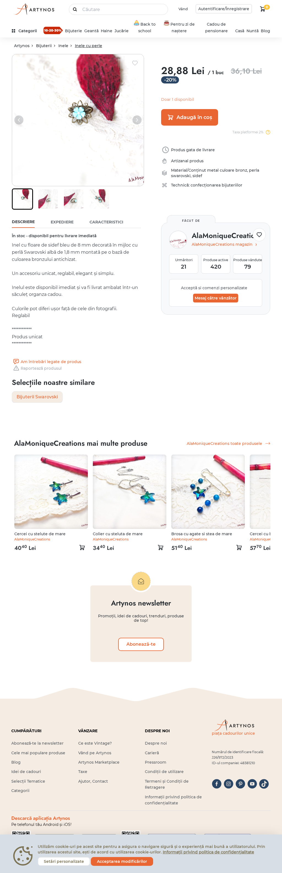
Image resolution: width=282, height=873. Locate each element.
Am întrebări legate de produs (51, 361)
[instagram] (228, 784)
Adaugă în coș (194, 117)
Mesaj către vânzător (216, 298)
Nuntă (252, 30)
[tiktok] (264, 784)
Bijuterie (73, 30)
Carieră (152, 752)
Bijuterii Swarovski (37, 396)
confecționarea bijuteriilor (216, 185)
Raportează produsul (41, 368)
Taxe (82, 771)
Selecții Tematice (28, 781)
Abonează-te (141, 644)
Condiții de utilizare (164, 771)
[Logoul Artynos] (34, 9)
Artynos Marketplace (99, 762)
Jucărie (122, 30)
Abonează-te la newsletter (37, 743)
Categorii (20, 790)
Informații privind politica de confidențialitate (208, 852)
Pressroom (155, 762)
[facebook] (216, 784)
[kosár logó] (262, 9)
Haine (106, 30)
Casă (239, 30)
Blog (265, 30)
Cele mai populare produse (38, 752)
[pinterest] (240, 784)
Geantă (91, 30)
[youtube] (252, 784)
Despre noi (156, 743)
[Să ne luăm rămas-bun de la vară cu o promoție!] (53, 30)
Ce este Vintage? (95, 743)
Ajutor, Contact (93, 781)
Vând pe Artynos (94, 752)
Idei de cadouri (26, 771)
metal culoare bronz (227, 170)
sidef (197, 175)
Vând (183, 9)
